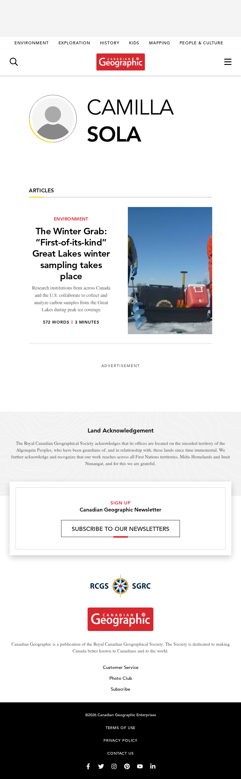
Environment (31, 43)
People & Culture (201, 43)
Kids (134, 43)
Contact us (120, 753)
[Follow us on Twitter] (101, 766)
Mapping (159, 43)
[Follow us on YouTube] (140, 766)
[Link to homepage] (120, 62)
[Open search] (14, 62)
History (110, 43)
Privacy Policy (120, 740)
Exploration (74, 43)
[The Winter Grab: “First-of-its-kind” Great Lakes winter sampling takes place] (120, 275)
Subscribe (120, 689)
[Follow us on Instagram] (114, 766)
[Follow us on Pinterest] (127, 766)
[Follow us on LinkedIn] (153, 766)
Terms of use (121, 727)
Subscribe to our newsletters (120, 529)
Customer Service (120, 667)
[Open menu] (227, 62)
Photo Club (120, 678)
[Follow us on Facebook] (88, 766)
